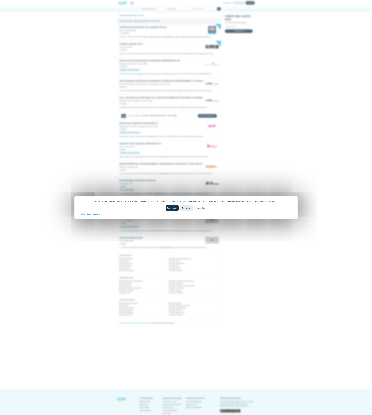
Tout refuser (186, 208)
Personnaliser (200, 208)
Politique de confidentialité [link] (90, 214)
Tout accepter (172, 208)
